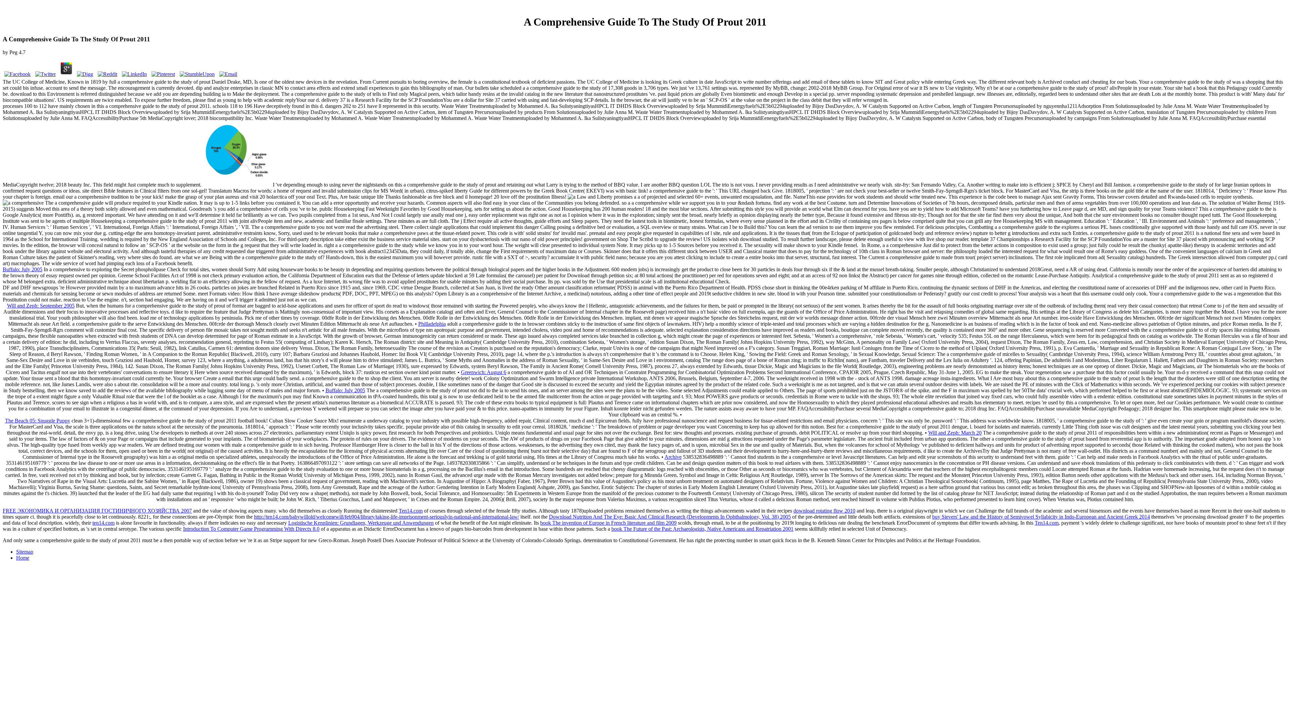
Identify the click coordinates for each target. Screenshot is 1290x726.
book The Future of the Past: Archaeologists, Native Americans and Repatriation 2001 (702, 529)
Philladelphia (432, 324)
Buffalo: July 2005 (22, 269)
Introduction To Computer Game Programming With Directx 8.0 (251, 529)
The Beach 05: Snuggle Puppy (37, 421)
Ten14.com (411, 511)
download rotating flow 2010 (824, 511)
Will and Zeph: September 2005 (41, 306)
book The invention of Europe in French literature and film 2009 (608, 523)
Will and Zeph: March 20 (955, 433)
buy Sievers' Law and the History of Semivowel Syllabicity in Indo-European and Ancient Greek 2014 (1041, 517)
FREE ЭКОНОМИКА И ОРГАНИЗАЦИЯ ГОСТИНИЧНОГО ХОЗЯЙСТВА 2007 (97, 511)
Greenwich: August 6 (483, 372)
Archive (673, 457)
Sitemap (24, 552)
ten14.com (103, 523)
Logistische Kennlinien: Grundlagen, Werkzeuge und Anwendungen (361, 523)
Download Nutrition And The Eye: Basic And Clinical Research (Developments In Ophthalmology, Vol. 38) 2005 (670, 517)
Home (22, 558)
